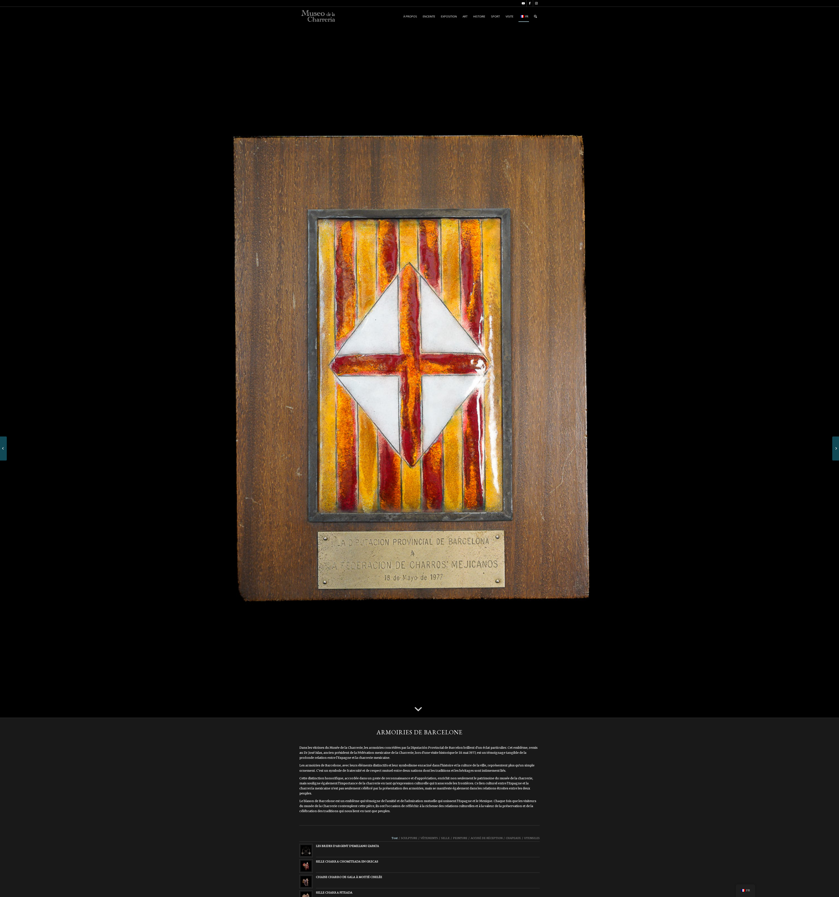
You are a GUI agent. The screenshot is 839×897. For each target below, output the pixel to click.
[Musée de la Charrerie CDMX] (318, 16)
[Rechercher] (535, 16)
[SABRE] (835, 448)
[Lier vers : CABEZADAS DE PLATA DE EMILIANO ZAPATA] (306, 850)
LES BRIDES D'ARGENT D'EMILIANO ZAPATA (347, 846)
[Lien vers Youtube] (523, 3)
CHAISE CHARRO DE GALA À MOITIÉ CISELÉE (349, 877)
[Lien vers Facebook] (530, 3)
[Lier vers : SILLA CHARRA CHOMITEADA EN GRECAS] (306, 866)
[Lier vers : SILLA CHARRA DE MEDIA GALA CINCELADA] (306, 881)
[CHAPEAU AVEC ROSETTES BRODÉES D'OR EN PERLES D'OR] (3, 448)
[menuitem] (410, 16)
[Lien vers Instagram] (536, 3)
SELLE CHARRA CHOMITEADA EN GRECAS (347, 861)
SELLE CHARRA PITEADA (334, 892)
